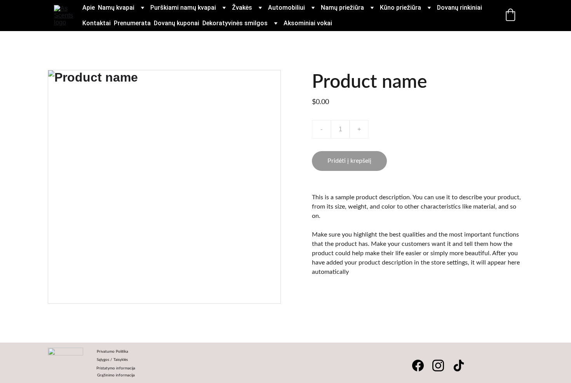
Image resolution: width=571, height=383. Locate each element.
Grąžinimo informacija (116, 375)
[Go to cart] (510, 15)
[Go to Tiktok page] (459, 365)
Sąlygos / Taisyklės (112, 360)
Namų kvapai (116, 7)
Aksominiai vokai (308, 23)
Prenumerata (132, 23)
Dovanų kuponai (176, 23)
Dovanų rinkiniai (459, 7)
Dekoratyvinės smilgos (235, 23)
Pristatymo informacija (116, 368)
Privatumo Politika (112, 351)
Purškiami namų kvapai (183, 7)
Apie (88, 7)
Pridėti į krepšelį (349, 161)
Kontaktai (96, 23)
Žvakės (242, 7)
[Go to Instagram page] (438, 365)
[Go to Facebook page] (418, 365)
